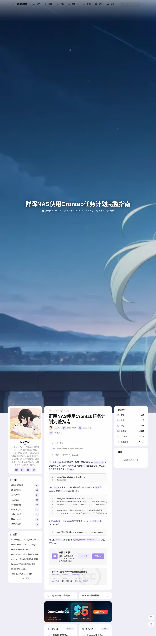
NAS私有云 (58, 433)
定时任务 (66, 455)
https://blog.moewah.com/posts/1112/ (67, 575)
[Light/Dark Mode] (143, 4)
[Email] (28, 469)
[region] (78, 506)
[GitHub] (22, 469)
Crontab (75, 455)
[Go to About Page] (25, 423)
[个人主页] (16, 469)
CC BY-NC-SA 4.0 (83, 581)
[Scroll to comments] (151, 617)
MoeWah (55, 581)
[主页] (151, 624)
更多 (27, 578)
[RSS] (34, 469)
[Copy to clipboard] (104, 476)
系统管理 (57, 455)
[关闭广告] (109, 603)
